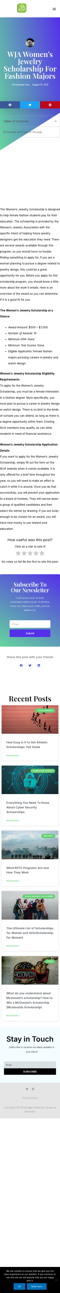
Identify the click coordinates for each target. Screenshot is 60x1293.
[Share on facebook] (10, 104)
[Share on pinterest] (50, 104)
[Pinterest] (33, 1089)
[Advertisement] (30, 172)
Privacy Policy (30, 1097)
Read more (36, 1286)
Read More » (13, 755)
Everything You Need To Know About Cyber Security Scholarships (27, 807)
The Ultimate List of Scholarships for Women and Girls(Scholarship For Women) (29, 933)
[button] (54, 9)
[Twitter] (27, 1089)
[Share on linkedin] (38, 665)
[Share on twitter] (30, 104)
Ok (19, 1286)
